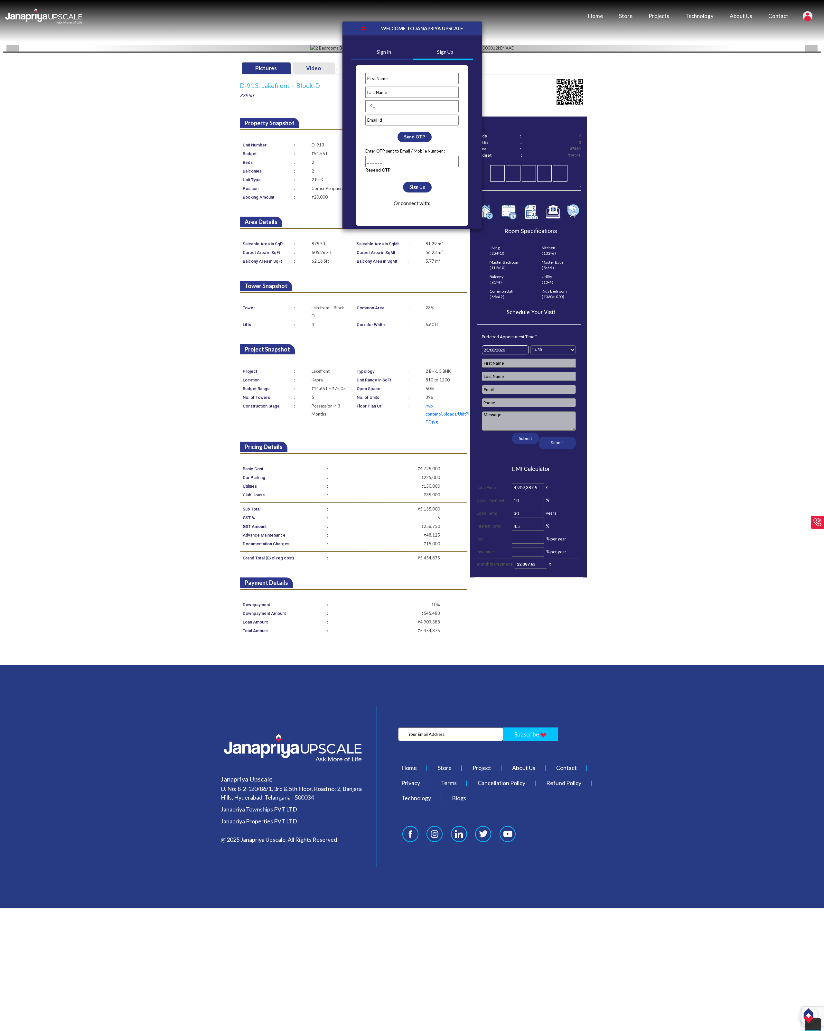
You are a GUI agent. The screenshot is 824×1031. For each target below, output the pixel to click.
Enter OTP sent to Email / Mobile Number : (405, 151)
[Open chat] (809, 1016)
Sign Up (417, 187)
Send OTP (414, 136)
